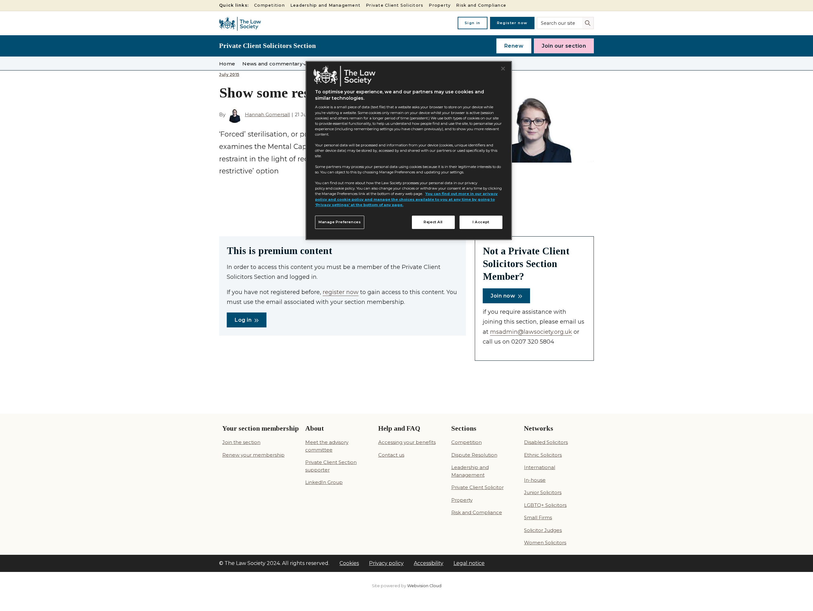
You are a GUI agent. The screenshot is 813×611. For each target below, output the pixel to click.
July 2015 (229, 74)
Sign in (472, 23)
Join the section (241, 442)
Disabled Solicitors (546, 442)
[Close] (503, 69)
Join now (503, 296)
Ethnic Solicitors (543, 455)
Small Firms (538, 517)
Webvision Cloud (424, 585)
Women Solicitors (545, 543)
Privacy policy (386, 563)
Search (588, 22)
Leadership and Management (325, 5)
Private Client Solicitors (394, 5)
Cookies (349, 563)
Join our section (564, 46)
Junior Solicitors (542, 492)
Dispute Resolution (474, 455)
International (539, 467)
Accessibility (428, 563)
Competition (269, 5)
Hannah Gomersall (267, 114)
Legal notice (469, 563)
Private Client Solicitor (477, 487)
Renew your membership (253, 455)
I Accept (481, 222)
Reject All (433, 222)
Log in (243, 320)
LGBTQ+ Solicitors (545, 505)
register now (341, 292)
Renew (514, 46)
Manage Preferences (340, 222)
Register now (512, 23)
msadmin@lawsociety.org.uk (531, 331)
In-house (535, 480)
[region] (409, 150)
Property (440, 5)
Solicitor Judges (543, 530)
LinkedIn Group (324, 482)
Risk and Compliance (481, 5)
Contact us (391, 455)
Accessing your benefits (407, 442)
